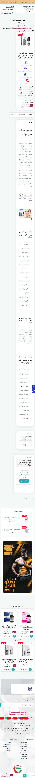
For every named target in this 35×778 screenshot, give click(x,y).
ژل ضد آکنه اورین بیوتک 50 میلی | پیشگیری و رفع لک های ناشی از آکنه (9, 661)
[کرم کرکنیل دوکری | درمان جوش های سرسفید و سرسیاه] (27, 519)
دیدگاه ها (13, 114)
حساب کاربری (13, 739)
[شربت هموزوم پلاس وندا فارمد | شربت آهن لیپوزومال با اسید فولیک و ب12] (26, 617)
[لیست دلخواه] (2, 13)
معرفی (30, 114)
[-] (33, 775)
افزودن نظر (24, 481)
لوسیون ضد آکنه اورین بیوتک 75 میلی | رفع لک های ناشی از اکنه (19, 687)
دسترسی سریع (29, 739)
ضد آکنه (25, 498)
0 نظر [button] (31, 102)
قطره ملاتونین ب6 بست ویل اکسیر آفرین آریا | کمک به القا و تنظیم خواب (9, 627)
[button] (24, 775)
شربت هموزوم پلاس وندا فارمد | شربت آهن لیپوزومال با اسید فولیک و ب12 (26, 627)
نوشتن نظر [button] (25, 102)
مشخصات (22, 114)
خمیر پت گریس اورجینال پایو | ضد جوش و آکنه (12, 530)
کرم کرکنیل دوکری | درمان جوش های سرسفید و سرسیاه (12, 518)
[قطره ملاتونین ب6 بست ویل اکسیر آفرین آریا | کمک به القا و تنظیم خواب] (9, 617)
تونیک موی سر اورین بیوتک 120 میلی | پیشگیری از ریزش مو (26, 661)
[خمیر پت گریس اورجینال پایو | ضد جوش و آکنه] (27, 531)
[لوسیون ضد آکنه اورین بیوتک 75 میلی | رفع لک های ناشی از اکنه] (30, 688)
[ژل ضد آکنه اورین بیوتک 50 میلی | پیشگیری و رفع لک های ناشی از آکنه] (9, 650)
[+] (28, 775)
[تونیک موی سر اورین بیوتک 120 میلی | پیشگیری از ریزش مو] (26, 650)
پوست (28, 26)
